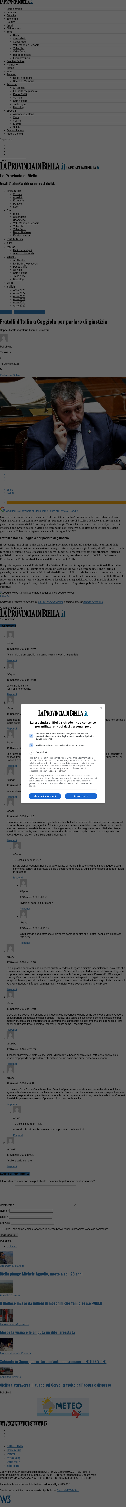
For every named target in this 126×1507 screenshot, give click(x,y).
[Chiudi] (101, 708)
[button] (63, 752)
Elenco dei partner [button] (57, 771)
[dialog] (63, 753)
